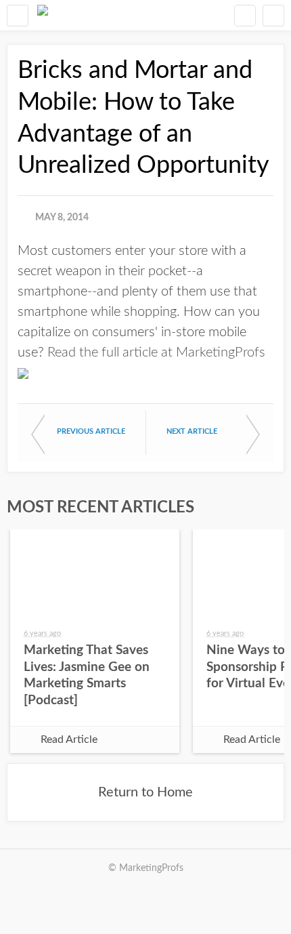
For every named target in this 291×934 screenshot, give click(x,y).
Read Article (69, 739)
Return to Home (145, 792)
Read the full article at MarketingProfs (156, 352)
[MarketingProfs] (42, 15)
